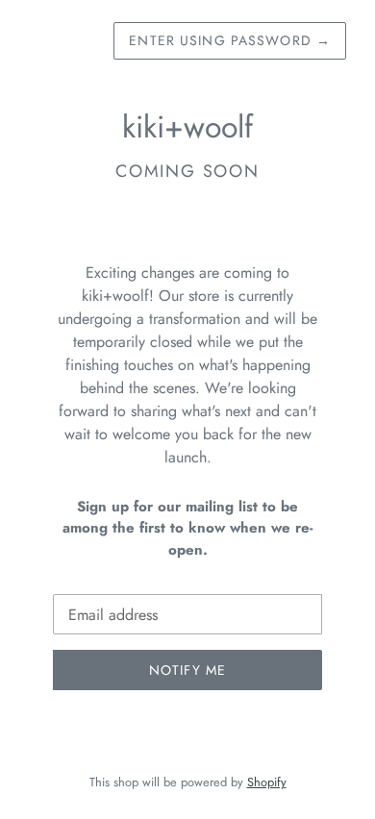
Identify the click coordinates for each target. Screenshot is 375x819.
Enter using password (230, 40)
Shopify (267, 782)
